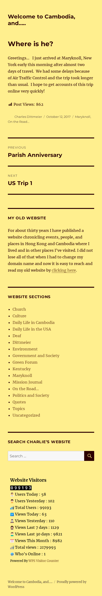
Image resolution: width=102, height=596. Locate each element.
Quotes (19, 402)
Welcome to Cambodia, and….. (30, 582)
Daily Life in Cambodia (34, 322)
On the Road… (26, 388)
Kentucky (22, 368)
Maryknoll (82, 117)
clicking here (64, 270)
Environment (25, 349)
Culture (19, 315)
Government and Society (36, 355)
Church (19, 309)
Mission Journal (27, 382)
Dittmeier (22, 342)
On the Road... (18, 122)
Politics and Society (31, 395)
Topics (19, 408)
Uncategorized (26, 415)
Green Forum (25, 362)
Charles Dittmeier (28, 117)
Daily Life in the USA (32, 329)
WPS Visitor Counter (43, 561)
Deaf (17, 335)
